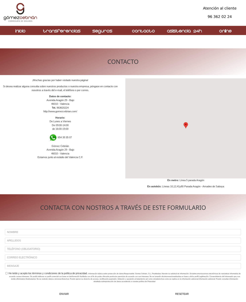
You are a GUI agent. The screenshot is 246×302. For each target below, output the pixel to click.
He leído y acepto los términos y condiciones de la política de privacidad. (125, 277)
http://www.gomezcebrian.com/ (60, 111)
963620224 (63, 107)
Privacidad (151, 281)
